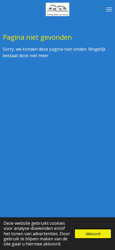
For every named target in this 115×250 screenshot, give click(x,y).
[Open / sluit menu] (109, 9)
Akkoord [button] (93, 233)
